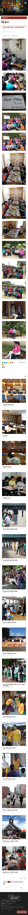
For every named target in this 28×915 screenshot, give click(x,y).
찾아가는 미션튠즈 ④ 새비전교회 (10, 810)
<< (4, 881)
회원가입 (17, 8)
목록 (25, 376)
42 (11, 881)
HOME (10, 8)
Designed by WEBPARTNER (6, 908)
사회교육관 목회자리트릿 (8, 404)
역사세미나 (5, 435)
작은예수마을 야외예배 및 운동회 (10, 529)
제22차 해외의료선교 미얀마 (9, 716)
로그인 (14, 8)
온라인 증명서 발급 (14, 9)
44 (17, 881)
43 (14, 881)
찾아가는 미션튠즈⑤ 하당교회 (9, 622)
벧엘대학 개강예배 (7, 467)
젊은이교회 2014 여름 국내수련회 (10, 841)
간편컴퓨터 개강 (6, 498)
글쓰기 (25, 878)
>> (4, 883)
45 (19, 881)
